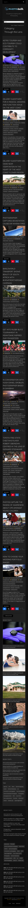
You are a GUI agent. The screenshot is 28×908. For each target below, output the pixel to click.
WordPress (9, 899)
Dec (12, 892)
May (17, 886)
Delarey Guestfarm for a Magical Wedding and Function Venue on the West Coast (14, 819)
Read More (6, 89)
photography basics (6, 587)
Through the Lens (17, 122)
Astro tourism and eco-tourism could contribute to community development (12, 46)
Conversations (21, 401)
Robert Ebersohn (18, 470)
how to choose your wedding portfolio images (11, 585)
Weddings (23, 122)
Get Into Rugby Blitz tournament (18, 353)
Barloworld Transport (15, 301)
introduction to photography (9, 791)
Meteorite (5, 71)
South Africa (22, 409)
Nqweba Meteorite (14, 71)
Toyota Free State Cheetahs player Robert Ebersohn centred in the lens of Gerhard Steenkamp (14, 443)
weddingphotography (13, 130)
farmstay (11, 128)
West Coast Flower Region (18, 189)
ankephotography (16, 124)
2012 (20, 579)
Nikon (9, 470)
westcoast (5, 132)
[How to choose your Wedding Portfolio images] (14, 565)
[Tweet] (8, 92)
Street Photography (9, 528)
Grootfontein (16, 69)
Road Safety (19, 530)
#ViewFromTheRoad (6, 301)
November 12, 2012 (8, 526)
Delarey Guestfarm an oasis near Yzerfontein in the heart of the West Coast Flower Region (14, 167)
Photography (21, 793)
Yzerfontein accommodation (8, 134)
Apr (14, 877)
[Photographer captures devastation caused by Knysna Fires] (14, 226)
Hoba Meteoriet (22, 69)
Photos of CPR (13, 530)
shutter (5, 788)
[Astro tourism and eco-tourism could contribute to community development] (14, 55)
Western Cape (10, 132)
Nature (8, 67)
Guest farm (16, 128)
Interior (19, 185)
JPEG (14, 795)
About (13, 903)
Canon (14, 405)
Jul (21, 872)
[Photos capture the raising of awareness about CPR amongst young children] (14, 513)
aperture (5, 786)
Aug (23, 886)
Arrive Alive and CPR (6, 530)
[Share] (4, 92)
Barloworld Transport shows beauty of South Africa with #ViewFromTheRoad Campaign (15, 834)
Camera (5, 800)
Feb (9, 886)
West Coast (11, 189)
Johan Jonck (13, 185)
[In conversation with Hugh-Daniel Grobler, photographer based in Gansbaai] (14, 391)
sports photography (11, 472)
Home (12, 25)
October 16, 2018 (7, 120)
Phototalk (13, 409)
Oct (7, 874)
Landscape (22, 236)
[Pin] (12, 92)
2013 (5, 881)
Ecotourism (11, 69)
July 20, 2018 (6, 185)
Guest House (5, 189)
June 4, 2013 (6, 462)
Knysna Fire (11, 240)
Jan (7, 886)
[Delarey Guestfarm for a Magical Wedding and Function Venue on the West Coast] (14, 110)
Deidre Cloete (5, 240)
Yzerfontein (16, 132)
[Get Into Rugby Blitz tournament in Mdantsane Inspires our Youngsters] (14, 341)
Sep (4, 869)
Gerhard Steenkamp (14, 462)
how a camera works (8, 798)
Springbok (17, 472)
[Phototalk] (14, 7)
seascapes (17, 409)
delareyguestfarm (6, 128)
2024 (5, 867)
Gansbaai (17, 405)
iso (18, 788)
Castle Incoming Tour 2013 (8, 466)
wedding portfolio (14, 589)
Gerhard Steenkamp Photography (17, 468)
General (4, 67)
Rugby (20, 351)
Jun (19, 877)
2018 (5, 872)
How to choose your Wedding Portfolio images (13, 559)
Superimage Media (6, 474)
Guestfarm (12, 122)
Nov (9, 887)
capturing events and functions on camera (10, 126)
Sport (22, 351)
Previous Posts (9, 615)
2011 (9, 786)
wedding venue (6, 130)
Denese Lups (15, 120)
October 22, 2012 (7, 577)
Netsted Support (16, 65)
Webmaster (18, 903)
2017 (5, 877)
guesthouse (21, 128)
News (4, 528)
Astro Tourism (22, 67)
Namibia (9, 71)
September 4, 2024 (7, 65)
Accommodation (6, 122)
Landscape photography (15, 407)
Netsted (19, 899)
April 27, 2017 (6, 351)
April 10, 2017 (6, 401)
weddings (19, 130)
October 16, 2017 (7, 236)
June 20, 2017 (6, 297)
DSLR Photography (12, 581)
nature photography (6, 409)
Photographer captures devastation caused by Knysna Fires (14, 221)
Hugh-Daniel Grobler (6, 407)
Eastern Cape (5, 69)
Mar (12, 886)
